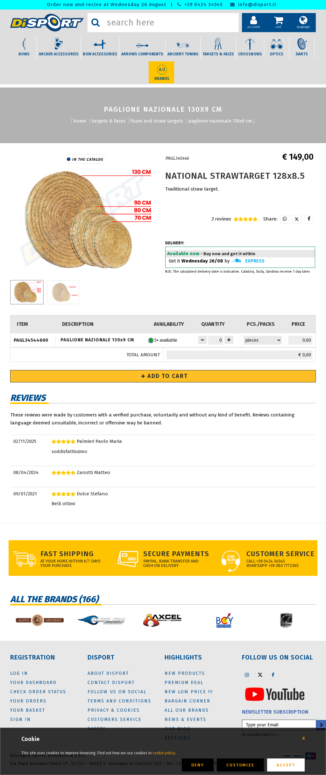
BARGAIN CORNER (187, 701)
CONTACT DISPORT (111, 682)
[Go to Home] (47, 23)
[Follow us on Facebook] (273, 675)
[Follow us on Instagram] (247, 675)
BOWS (24, 54)
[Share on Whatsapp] (284, 219)
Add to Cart (166, 376)
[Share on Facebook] (309, 219)
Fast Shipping (67, 553)
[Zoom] (85, 220)
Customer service (280, 553)
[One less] (228, 340)
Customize (240, 765)
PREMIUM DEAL (184, 682)
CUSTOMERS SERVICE (115, 719)
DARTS (302, 54)
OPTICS (276, 54)
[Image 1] (63, 292)
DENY (197, 765)
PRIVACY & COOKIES (114, 710)
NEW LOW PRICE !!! (189, 692)
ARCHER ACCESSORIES (59, 54)
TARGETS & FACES (218, 54)
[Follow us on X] (260, 675)
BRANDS (161, 78)
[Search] (95, 22)
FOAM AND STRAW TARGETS (157, 121)
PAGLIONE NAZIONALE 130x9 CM (220, 121)
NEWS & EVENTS (185, 719)
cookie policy (163, 753)
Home (80, 121)
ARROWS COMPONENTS (142, 54)
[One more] (202, 340)
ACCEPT (286, 765)
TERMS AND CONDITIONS (119, 701)
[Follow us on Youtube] (275, 694)
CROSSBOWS (250, 54)
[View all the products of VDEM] (194, 158)
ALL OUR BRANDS (187, 710)
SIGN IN (20, 719)
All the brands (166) (54, 599)
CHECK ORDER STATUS (38, 692)
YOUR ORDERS (28, 701)
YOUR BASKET (27, 710)
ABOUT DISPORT (108, 673)
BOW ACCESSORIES (100, 54)
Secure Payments (176, 553)
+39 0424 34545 (203, 4)
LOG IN (19, 673)
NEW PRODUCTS (185, 673)
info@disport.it (256, 4)
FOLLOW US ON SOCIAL (117, 692)
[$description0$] (39, 620)
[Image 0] (27, 292)
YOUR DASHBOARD (33, 682)
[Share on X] (296, 219)
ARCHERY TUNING (182, 54)
